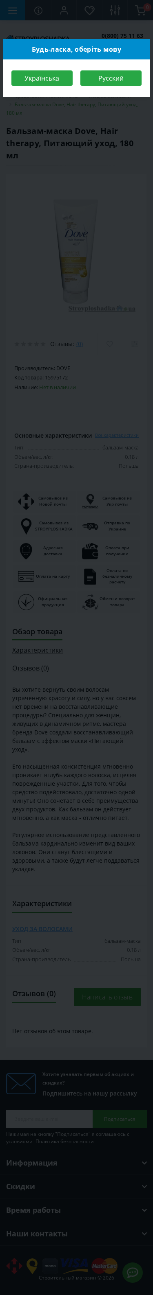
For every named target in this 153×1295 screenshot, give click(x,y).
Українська (41, 78)
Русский (111, 78)
